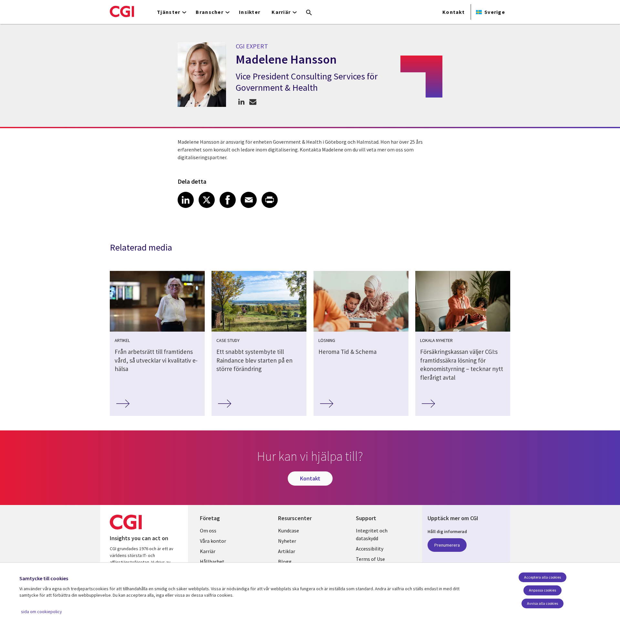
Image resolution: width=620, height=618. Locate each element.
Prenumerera (447, 545)
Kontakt (453, 12)
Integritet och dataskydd (372, 534)
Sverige (494, 12)
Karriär (207, 551)
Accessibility (369, 548)
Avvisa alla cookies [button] (542, 603)
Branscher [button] (209, 12)
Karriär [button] (281, 12)
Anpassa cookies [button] (542, 590)
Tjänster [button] (168, 12)
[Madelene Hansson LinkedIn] (241, 101)
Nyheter (287, 541)
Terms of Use (370, 559)
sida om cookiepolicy (41, 611)
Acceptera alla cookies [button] (542, 577)
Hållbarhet (212, 561)
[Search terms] (309, 13)
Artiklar (286, 551)
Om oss (208, 530)
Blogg (285, 561)
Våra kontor (213, 541)
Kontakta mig (252, 101)
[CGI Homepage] (122, 11)
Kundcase (288, 530)
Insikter (249, 12)
